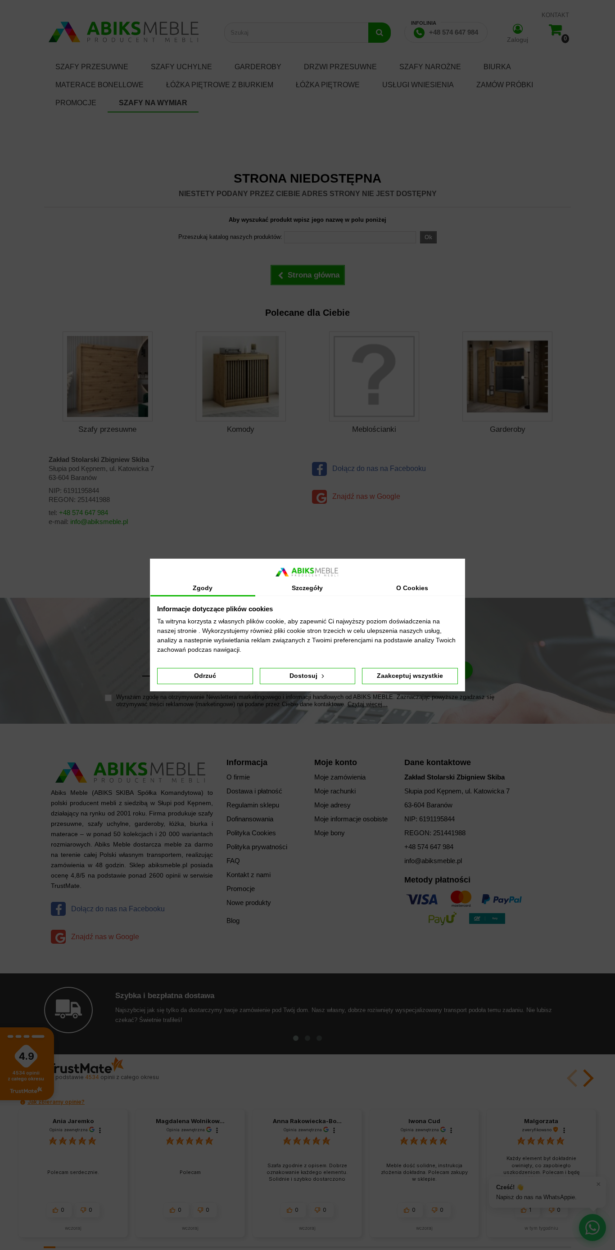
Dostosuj (304, 675)
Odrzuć (205, 675)
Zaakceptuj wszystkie (410, 675)
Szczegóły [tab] (307, 587)
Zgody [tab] (203, 587)
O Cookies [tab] (412, 587)
